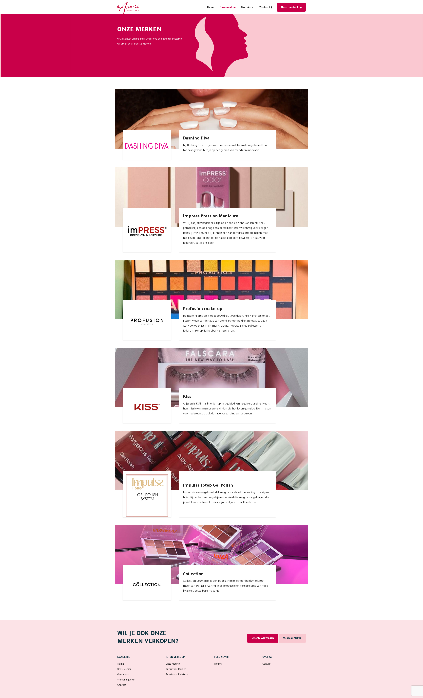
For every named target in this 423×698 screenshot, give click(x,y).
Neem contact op (291, 7)
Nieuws (218, 664)
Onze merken (228, 7)
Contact (121, 685)
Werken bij (265, 7)
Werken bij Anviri (126, 680)
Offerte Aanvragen (262, 638)
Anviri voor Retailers (177, 675)
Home (210, 7)
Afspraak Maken (292, 638)
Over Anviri (247, 7)
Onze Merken (124, 669)
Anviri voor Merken (176, 669)
